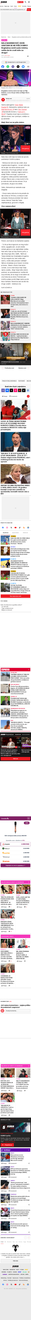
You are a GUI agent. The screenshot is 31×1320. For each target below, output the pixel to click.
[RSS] (24, 528)
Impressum (15, 1278)
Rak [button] (14, 1241)
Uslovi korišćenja (23, 1280)
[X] (11, 390)
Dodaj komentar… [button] (11, 1011)
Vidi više (15, 1261)
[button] (28, 56)
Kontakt (9, 1278)
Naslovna (3, 37)
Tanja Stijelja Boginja (9, 381)
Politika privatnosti (13, 1280)
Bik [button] (5, 1241)
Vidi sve (15, 758)
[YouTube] (19, 390)
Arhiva (5, 1280)
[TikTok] (23, 390)
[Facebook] (7, 390)
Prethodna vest (9, 368)
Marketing (3, 1278)
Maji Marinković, (6, 109)
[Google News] (28, 390)
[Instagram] (15, 390)
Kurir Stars (7, 55)
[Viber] (3, 390)
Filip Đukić (22, 381)
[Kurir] (3, 2)
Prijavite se (8, 1145)
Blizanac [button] (9, 1241)
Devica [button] (20, 1241)
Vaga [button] (24, 1241)
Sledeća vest (22, 368)
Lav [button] (17, 1241)
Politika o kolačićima (24, 1278)
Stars (9, 37)
